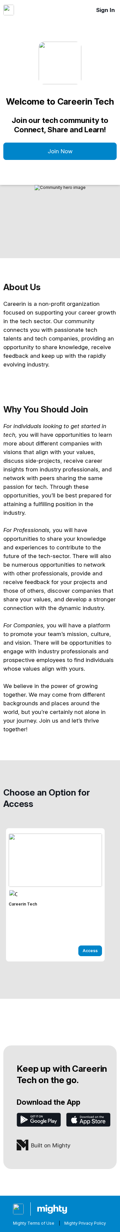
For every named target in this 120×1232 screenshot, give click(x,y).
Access (90, 950)
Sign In (105, 10)
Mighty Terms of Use (33, 1223)
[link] (55, 895)
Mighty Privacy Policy (85, 1223)
